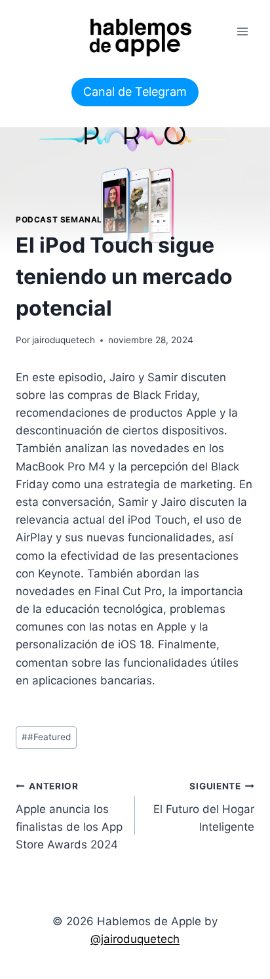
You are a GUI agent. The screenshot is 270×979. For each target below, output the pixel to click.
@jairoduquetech (135, 939)
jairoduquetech (63, 340)
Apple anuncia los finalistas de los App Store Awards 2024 (69, 816)
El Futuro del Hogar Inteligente (203, 807)
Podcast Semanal (59, 219)
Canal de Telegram (135, 91)
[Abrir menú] (242, 31)
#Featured (46, 737)
